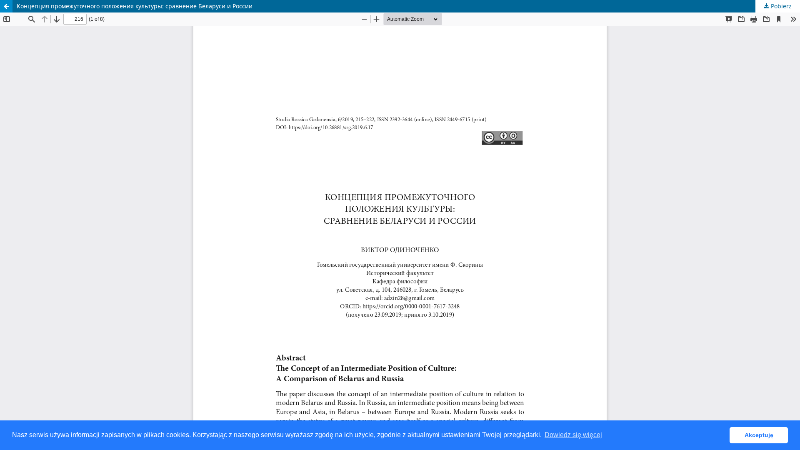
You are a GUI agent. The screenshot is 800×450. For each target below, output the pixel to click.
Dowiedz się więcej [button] (573, 434)
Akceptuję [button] (759, 435)
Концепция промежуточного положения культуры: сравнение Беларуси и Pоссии (134, 6)
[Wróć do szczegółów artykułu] (6, 6)
